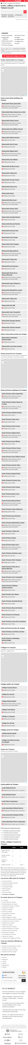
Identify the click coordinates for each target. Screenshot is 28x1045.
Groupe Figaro (12, 1027)
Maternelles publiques (6, 38)
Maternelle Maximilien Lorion (12, 290)
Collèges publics (20, 39)
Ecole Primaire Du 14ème (10, 594)
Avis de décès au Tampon (8, 913)
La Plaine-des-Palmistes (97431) (10, 883)
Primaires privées (20, 35)
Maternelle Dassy (8, 193)
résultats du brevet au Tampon (11, 837)
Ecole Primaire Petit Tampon (11, 560)
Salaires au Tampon (7, 911)
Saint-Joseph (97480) (7, 886)
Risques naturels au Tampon (9, 926)
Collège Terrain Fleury (9, 687)
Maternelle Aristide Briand (11, 217)
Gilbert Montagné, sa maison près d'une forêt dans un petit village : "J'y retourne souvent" (12, 998)
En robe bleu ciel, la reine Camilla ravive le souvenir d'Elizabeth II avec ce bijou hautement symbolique (13, 1005)
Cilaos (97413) (5, 890)
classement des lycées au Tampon (12, 834)
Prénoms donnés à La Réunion (9, 930)
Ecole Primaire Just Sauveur (11, 516)
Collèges (18, 37)
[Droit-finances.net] (20, 1037)
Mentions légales (5, 1027)
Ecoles (5, 3)
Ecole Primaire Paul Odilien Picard (13, 456)
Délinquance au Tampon (8, 923)
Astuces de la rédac (7, 977)
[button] (3, 68)
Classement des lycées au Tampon (10, 906)
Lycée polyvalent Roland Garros (12, 808)
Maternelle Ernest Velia (10, 208)
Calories (4, 963)
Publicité (17, 1025)
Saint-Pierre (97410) (7, 885)
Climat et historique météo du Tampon (12, 919)
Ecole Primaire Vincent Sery (11, 480)
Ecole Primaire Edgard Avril (11, 433)
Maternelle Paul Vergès (10, 237)
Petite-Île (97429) (6, 888)
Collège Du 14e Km (8, 694)
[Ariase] (7, 1043)
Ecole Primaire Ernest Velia (11, 465)
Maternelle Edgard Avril (10, 151)
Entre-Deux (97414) (7, 881)
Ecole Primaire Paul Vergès (11, 487)
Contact (13, 1025)
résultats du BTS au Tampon (11, 839)
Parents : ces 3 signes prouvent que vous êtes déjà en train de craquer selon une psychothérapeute (13, 1016)
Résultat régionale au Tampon (9, 904)
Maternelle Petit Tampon (10, 244)
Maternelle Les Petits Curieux (12, 346)
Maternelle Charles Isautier (11, 327)
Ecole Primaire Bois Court (10, 545)
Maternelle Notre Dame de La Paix (13, 112)
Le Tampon (5, 900)
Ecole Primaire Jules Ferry (10, 419)
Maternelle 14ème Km (9, 173)
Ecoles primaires (7, 43)
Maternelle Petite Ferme (10, 120)
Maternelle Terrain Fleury (10, 180)
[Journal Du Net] (20, 1034)
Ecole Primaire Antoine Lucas (12, 553)
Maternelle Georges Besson (11, 320)
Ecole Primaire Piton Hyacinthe (12, 393)
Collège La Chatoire (8, 716)
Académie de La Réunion (14, 3)
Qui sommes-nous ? (7, 1025)
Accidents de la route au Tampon (10, 921)
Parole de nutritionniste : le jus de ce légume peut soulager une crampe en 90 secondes (13, 992)
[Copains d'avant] (7, 1040)
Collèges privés (19, 41)
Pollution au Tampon (7, 925)
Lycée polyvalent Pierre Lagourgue (13, 821)
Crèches (4, 961)
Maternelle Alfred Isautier (11, 137)
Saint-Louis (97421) (7, 892)
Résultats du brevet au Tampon (10, 950)
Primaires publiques (8, 45)
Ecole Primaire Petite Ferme (11, 448)
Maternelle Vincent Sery (10, 230)
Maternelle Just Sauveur (10, 266)
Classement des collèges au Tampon (15, 56)
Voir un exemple (22, 975)
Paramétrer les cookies (16, 1026)
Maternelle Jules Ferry (9, 186)
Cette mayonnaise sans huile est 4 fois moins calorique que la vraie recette (14, 1010)
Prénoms (4, 957)
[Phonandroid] (20, 1043)
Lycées (17, 43)
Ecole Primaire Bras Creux (10, 494)
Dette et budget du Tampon (9, 917)
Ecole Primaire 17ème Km (10, 531)
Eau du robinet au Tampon (9, 902)
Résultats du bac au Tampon (9, 948)
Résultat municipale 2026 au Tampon (11, 946)
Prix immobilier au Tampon (9, 934)
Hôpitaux (4, 967)
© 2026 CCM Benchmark (21, 1027)
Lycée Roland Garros (9, 788)
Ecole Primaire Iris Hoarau (11, 614)
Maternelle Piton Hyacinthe (11, 103)
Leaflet (25, 95)
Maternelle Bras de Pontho (11, 224)
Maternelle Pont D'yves (10, 144)
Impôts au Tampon (7, 915)
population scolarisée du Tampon (11, 830)
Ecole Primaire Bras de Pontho (12, 608)
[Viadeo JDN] (20, 1040)
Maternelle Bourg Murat (10, 251)
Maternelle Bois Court (9, 200)
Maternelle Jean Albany (10, 159)
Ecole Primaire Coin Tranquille (12, 577)
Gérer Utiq (24, 1026)
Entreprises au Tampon (8, 932)
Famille (5, 975)
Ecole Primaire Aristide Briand (12, 601)
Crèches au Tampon (7, 909)
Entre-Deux (10, 15)
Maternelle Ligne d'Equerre (11, 283)
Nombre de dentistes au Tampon (10, 928)
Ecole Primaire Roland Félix (11, 473)
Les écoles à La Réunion (8, 894)
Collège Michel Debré (9, 701)
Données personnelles (6, 1026)
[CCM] (7, 1034)
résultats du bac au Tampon (11, 832)
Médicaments (5, 965)
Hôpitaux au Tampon (7, 936)
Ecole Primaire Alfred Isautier (12, 412)
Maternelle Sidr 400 (8, 305)
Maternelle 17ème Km (9, 259)
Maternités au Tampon (8, 907)
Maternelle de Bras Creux (10, 166)
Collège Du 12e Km (8, 723)
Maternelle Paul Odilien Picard (12, 129)
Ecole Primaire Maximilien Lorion (13, 523)
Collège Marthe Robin (9, 733)
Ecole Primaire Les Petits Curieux (13, 631)
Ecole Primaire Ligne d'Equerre (12, 509)
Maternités (5, 959)
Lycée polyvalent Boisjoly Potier (12, 815)
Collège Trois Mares (8, 709)
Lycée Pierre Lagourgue (10, 801)
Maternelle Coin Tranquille (11, 312)
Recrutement (22, 1025)
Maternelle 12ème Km (9, 298)
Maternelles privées (8, 41)
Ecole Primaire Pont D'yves (11, 426)
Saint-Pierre (11, 16)
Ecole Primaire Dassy (9, 538)
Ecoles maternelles (7, 35)
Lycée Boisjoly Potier (9, 794)
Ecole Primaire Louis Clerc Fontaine (14, 621)
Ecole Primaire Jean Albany (11, 441)
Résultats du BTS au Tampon (9, 951)
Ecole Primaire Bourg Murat (11, 500)
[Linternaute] (7, 1037)
